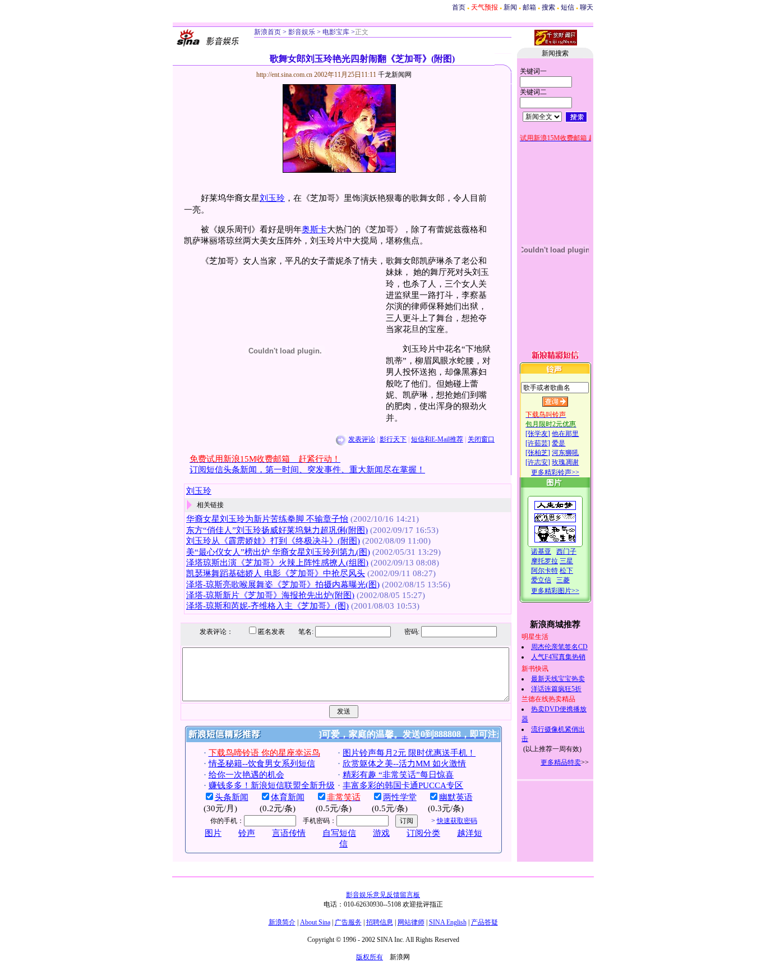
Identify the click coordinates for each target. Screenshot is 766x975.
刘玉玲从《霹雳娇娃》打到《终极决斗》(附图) (273, 540)
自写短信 (339, 833)
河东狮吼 (565, 453)
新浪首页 (267, 32)
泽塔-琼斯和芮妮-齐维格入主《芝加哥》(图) (267, 605)
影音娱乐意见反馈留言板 (383, 895)
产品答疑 (484, 922)
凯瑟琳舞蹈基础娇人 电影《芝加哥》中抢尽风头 (275, 573)
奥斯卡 (314, 229)
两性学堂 (400, 797)
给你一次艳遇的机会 (246, 774)
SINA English (448, 922)
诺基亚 (541, 551)
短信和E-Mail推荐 (437, 439)
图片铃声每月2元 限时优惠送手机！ (409, 752)
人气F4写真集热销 (558, 657)
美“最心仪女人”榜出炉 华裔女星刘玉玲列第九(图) (278, 552)
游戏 (381, 833)
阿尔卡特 (544, 570)
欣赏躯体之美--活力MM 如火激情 (404, 763)
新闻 (510, 7)
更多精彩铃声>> (555, 472)
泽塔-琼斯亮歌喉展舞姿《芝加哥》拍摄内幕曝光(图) (283, 584)
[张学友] (537, 434)
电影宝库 (335, 32)
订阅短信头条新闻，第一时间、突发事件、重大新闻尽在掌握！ (307, 469)
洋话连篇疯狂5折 (556, 689)
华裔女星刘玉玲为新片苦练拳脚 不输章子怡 (267, 518)
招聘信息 (379, 922)
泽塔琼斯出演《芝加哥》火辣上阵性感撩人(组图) (277, 562)
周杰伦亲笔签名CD (559, 647)
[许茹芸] (537, 443)
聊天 (586, 7)
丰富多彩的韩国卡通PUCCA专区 (403, 785)
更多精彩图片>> (555, 591)
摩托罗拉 (544, 561)
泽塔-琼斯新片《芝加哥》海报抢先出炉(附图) (270, 595)
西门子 (566, 551)
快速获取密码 (457, 821)
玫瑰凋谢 (565, 462)
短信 (567, 7)
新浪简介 (282, 922)
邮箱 (529, 7)
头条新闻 (231, 797)
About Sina (315, 922)
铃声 (246, 833)
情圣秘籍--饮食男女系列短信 (262, 763)
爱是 (558, 443)
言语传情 (289, 833)
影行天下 (393, 439)
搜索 (548, 7)
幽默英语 (456, 797)
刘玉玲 (272, 198)
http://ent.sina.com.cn (285, 75)
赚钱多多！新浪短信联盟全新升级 (272, 785)
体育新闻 (287, 797)
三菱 (563, 580)
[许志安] (537, 462)
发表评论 (361, 439)
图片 (213, 833)
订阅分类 (423, 833)
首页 (458, 7)
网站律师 (411, 922)
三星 (566, 561)
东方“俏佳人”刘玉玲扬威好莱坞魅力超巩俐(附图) (277, 530)
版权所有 (369, 957)
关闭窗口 (481, 439)
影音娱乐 (301, 32)
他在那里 (565, 434)
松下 (566, 570)
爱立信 (541, 580)
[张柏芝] (537, 453)
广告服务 (348, 922)
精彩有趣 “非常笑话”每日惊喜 (398, 774)
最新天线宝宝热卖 (558, 679)
